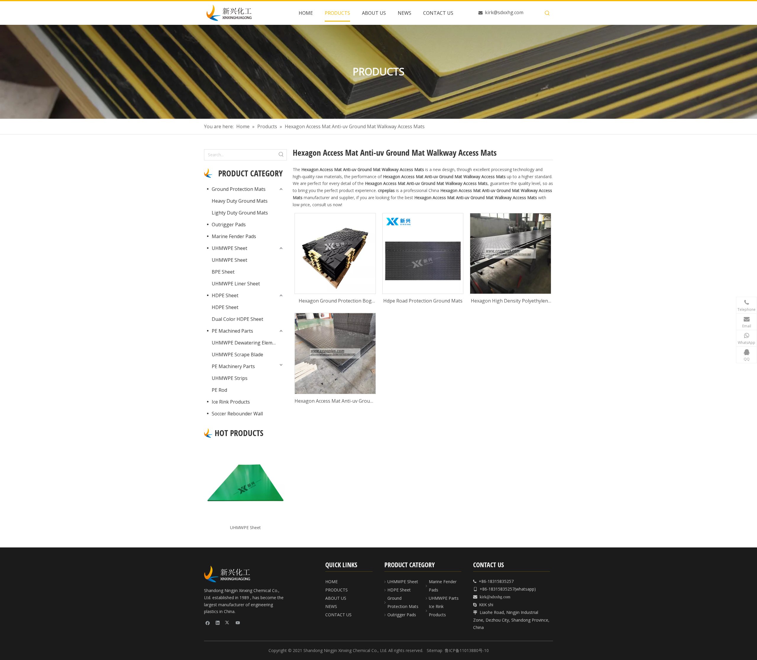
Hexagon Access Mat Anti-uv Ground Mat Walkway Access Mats (335, 401)
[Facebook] (207, 622)
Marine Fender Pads (234, 236)
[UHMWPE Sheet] (245, 482)
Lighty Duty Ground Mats (240, 212)
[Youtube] (238, 622)
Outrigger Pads (229, 224)
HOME (331, 581)
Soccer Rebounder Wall (237, 413)
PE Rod (219, 390)
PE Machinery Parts (233, 366)
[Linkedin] (217, 622)
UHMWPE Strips (230, 378)
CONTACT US (338, 614)
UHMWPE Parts (444, 598)
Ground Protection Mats (239, 189)
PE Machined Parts (232, 331)
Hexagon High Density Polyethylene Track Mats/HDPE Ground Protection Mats (511, 301)
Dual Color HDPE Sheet (237, 319)
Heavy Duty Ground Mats (240, 201)
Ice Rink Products (231, 402)
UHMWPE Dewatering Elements (247, 342)
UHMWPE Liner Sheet (236, 283)
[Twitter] (228, 622)
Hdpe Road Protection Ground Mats (422, 301)
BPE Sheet (223, 272)
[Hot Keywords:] (547, 13)
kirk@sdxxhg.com (504, 12)
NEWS (331, 606)
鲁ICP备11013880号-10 (467, 650)
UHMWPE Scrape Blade (237, 354)
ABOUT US (335, 598)
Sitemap (434, 650)
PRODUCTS (336, 590)
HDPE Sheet (225, 295)
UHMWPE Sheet (229, 248)
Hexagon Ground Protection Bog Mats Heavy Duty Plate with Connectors (335, 301)
